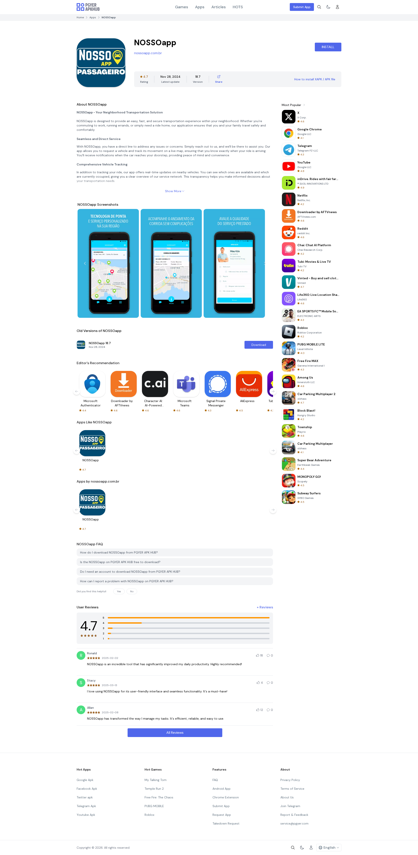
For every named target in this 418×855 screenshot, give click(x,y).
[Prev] (85, 263)
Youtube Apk (86, 815)
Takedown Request (225, 823)
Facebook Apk (87, 789)
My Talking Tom (156, 780)
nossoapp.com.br (148, 53)
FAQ (215, 780)
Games (181, 7)
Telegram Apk (86, 806)
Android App (221, 789)
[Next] (265, 263)
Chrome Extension (225, 797)
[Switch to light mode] (328, 7)
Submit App (301, 7)
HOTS (238, 7)
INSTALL (328, 47)
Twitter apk (85, 797)
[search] (319, 7)
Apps (199, 7)
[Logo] (88, 7)
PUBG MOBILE (154, 806)
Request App (221, 815)
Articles (218, 7)
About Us (287, 797)
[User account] (337, 7)
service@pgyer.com (294, 823)
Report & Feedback (294, 815)
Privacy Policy (290, 780)
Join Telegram (290, 806)
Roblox (149, 815)
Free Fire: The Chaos (159, 797)
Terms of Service (292, 789)
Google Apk (85, 780)
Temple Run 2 (154, 789)
